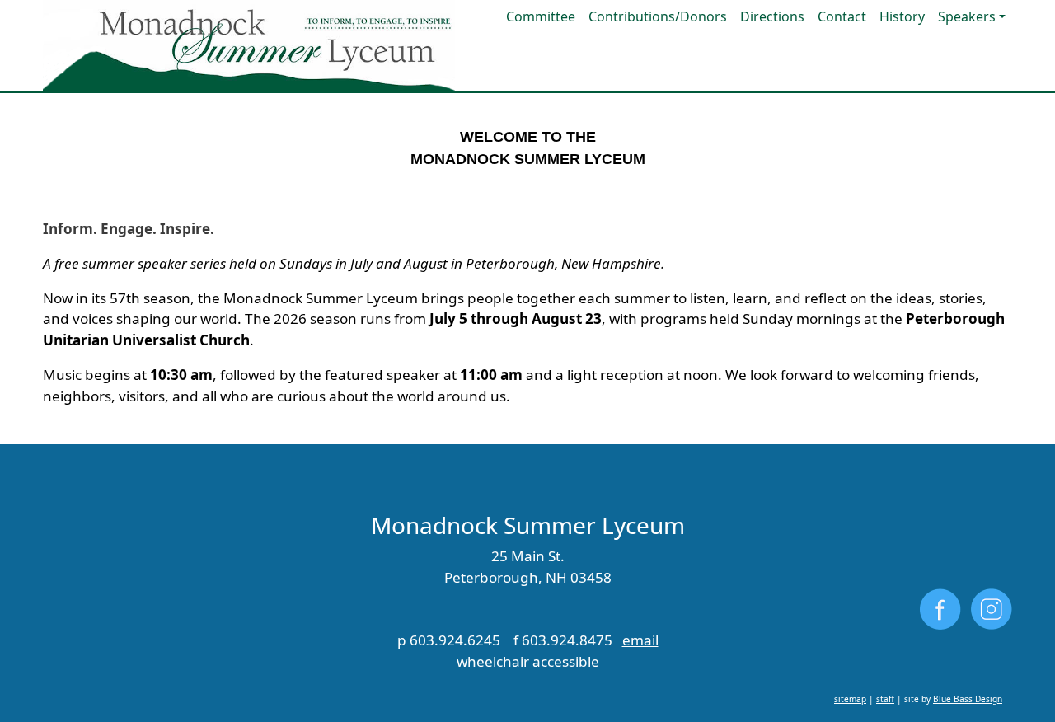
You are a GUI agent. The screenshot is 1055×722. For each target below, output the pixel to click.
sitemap (850, 699)
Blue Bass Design (967, 699)
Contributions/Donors (657, 16)
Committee (540, 16)
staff (885, 699)
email (640, 640)
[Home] (249, 45)
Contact (842, 16)
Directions (772, 16)
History (902, 16)
